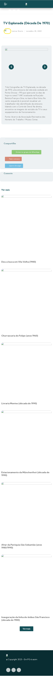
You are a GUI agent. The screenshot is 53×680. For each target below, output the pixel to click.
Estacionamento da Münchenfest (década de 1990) (25, 474)
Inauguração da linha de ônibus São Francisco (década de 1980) (25, 618)
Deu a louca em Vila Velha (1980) (18, 261)
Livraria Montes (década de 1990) (19, 403)
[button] (3, 36)
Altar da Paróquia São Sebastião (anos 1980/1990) (21, 546)
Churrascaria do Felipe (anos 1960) (19, 335)
